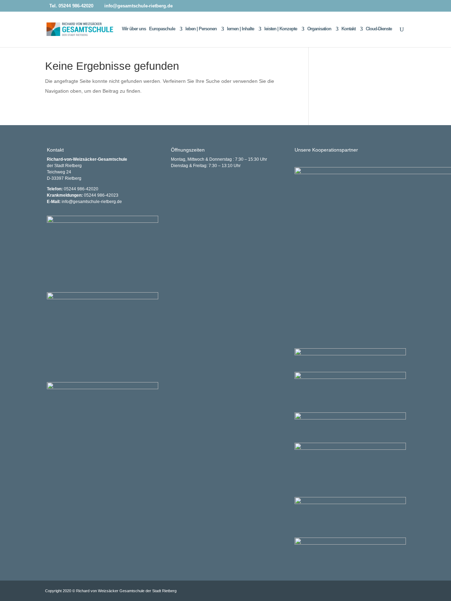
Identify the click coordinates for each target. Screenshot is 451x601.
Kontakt (348, 28)
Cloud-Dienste (379, 28)
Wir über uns (134, 28)
